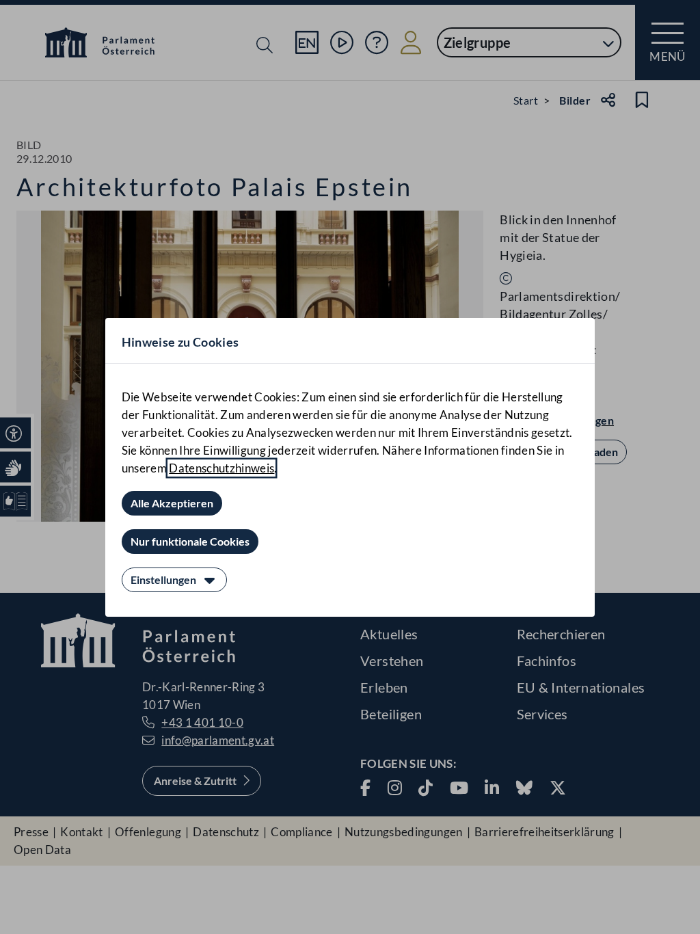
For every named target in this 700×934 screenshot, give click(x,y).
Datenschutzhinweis (221, 468)
